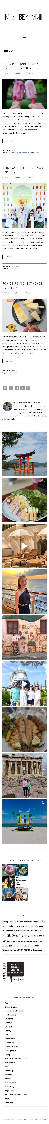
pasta (36, 941)
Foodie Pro (21, 1119)
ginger (4, 936)
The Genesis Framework (37, 1119)
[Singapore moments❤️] (24, 637)
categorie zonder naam (14, 1011)
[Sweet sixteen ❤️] (24, 591)
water (37, 153)
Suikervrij (8, 1074)
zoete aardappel (36, 950)
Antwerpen (12, 922)
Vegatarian (9, 1090)
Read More (9, 141)
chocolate (28, 926)
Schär (29, 946)
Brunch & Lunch (11, 1007)
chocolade (19, 926)
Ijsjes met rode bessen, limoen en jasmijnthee (21, 66)
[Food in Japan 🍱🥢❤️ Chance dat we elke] (24, 500)
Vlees (7, 1098)
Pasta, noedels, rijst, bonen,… (16, 1058)
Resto (7, 1066)
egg (32, 930)
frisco (16, 153)
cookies (16, 930)
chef (4, 926)
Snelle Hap (9, 1070)
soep (33, 946)
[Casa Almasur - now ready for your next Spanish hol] (24, 546)
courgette (21, 931)
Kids (11, 266)
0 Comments (29, 73)
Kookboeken (10, 1039)
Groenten (8, 1027)
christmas (37, 926)
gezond (40, 930)
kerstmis (42, 935)
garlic (35, 931)
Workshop (9, 1102)
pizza (41, 941)
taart (37, 946)
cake (42, 921)
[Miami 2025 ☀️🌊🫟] (24, 821)
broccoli (36, 922)
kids (5, 941)
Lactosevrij (9, 1043)
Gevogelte (9, 1019)
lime (28, 942)
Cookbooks (5, 930)
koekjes (14, 941)
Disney (27, 930)
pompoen (5, 946)
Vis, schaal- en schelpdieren (16, 1094)
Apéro (7, 1003)
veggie (27, 949)
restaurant (18, 946)
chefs (10, 926)
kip (9, 941)
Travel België (10, 1086)
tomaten (6, 950)
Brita (12, 153)
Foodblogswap (11, 1015)
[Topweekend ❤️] (24, 775)
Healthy (8, 1031)
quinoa (12, 945)
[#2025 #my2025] (24, 683)
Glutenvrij (9, 1023)
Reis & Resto (10, 1062)
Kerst (36, 936)
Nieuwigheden (10, 1051)
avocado (20, 922)
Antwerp (5, 922)
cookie (11, 930)
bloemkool (28, 921)
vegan (20, 949)
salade (24, 946)
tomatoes (13, 950)
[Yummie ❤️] (24, 729)
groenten (31, 936)
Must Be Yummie (24, 17)
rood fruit (32, 153)
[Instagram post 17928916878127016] (24, 454)
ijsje (19, 153)
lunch (32, 941)
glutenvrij (14, 935)
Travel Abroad (10, 1082)
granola (25, 936)
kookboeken (22, 941)
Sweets (12, 150)
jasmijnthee (25, 153)
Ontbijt (7, 1055)
